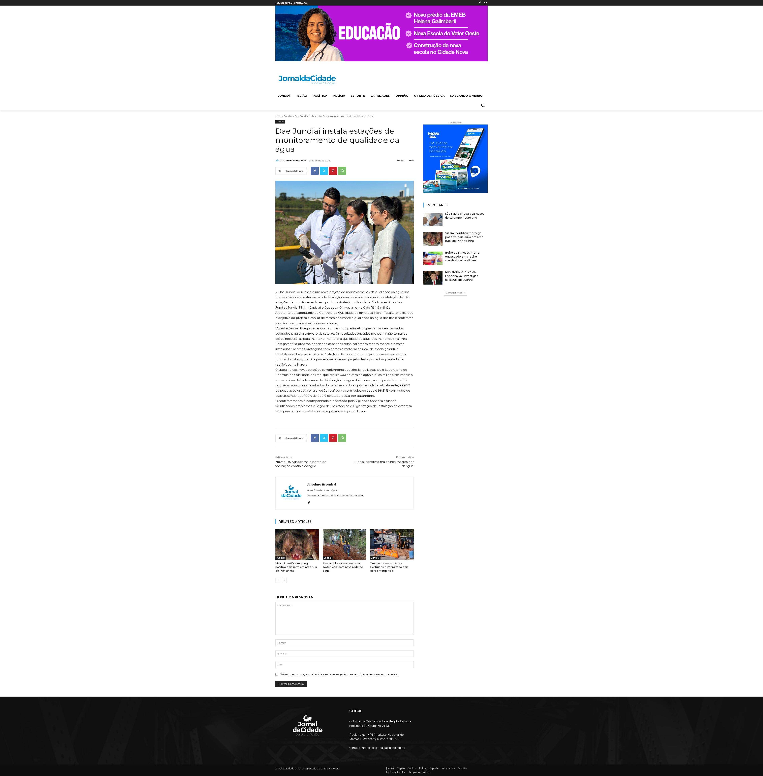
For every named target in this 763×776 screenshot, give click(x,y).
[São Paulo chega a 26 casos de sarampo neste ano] (433, 219)
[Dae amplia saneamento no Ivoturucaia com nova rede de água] (344, 544)
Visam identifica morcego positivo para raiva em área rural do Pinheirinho (296, 567)
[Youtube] (485, 3)
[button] (483, 105)
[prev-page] (277, 580)
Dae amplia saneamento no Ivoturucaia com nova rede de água (343, 567)
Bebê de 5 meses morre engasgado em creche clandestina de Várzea (462, 256)
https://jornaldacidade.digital (322, 490)
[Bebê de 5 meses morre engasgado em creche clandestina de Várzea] (433, 258)
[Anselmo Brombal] (278, 160)
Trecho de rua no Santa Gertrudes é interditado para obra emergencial (389, 567)
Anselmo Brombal (295, 160)
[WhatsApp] (342, 171)
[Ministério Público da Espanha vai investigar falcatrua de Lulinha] (433, 278)
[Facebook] (479, 3)
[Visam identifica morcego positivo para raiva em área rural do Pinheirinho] (297, 544)
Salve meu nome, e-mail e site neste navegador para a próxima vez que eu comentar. (339, 674)
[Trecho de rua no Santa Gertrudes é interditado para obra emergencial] (392, 544)
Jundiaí (288, 116)
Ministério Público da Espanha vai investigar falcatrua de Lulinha (461, 276)
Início (278, 116)
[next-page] (284, 580)
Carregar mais (454, 292)
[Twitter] (324, 171)
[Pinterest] (333, 171)
